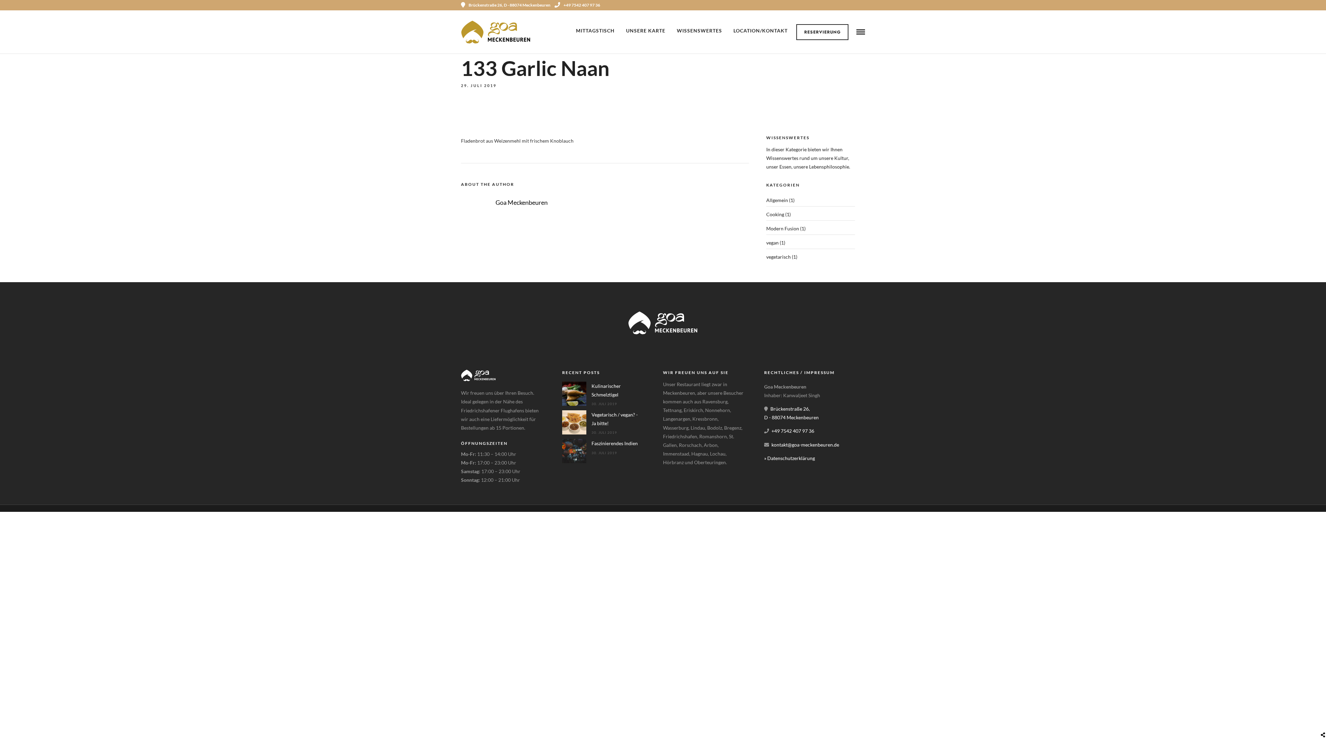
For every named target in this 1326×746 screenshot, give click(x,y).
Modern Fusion (782, 228)
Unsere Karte (645, 31)
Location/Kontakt (760, 31)
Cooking (775, 214)
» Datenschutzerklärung (789, 458)
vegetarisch (778, 257)
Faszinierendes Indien (615, 443)
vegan (772, 243)
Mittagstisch (595, 31)
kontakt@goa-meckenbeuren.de (805, 445)
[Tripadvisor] (862, 5)
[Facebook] (670, 480)
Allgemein (777, 200)
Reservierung (822, 32)
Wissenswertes (699, 31)
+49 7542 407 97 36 (582, 5)
